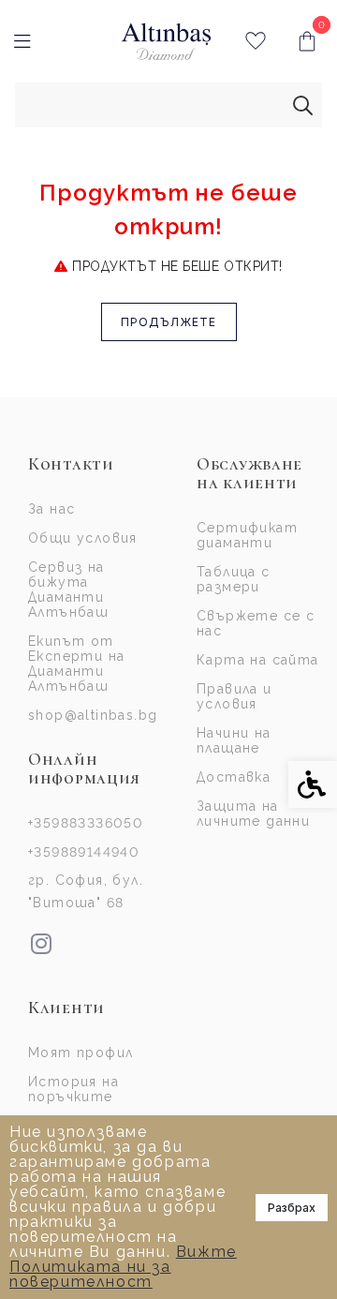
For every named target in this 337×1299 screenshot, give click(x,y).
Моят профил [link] (80, 1052)
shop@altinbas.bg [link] (91, 715)
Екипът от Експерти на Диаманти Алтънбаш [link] (76, 664)
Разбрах (291, 1208)
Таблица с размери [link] (234, 579)
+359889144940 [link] (83, 851)
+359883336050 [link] (85, 822)
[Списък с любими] (255, 42)
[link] (166, 42)
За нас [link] (51, 508)
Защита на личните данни (253, 814)
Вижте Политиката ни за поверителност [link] (123, 1267)
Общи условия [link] (83, 537)
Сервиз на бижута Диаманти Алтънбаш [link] (68, 590)
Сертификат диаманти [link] (247, 535)
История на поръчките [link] (73, 1089)
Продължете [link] (169, 322)
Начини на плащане (234, 740)
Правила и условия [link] (234, 696)
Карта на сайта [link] (258, 659)
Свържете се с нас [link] (256, 623)
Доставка (234, 776)
